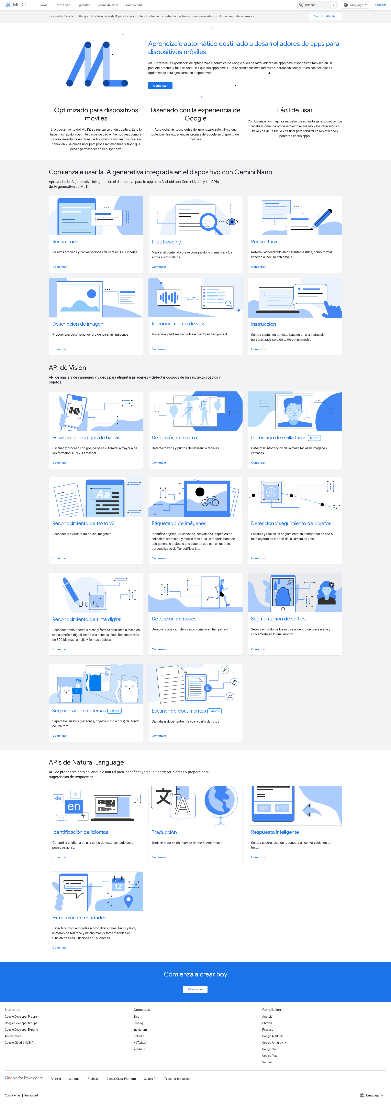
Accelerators (13, 1036)
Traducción (164, 832)
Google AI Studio (272, 1036)
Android (267, 1016)
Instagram (140, 1029)
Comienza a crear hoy (195, 974)
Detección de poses (174, 619)
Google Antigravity (274, 1042)
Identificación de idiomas (80, 832)
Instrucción (263, 324)
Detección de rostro (174, 438)
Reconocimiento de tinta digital (86, 619)
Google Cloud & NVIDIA (19, 1042)
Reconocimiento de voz (178, 324)
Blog (136, 1016)
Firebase (267, 1029)
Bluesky (139, 1023)
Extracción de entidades (79, 918)
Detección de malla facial (285, 438)
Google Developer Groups (21, 1023)
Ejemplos (84, 5)
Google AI (150, 1078)
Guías (43, 5)
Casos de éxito (108, 5)
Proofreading (166, 242)
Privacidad (31, 1095)
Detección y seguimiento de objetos (291, 523)
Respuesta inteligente (275, 832)
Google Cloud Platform (121, 1078)
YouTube (139, 1049)
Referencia (62, 5)
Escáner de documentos (185, 711)
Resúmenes (65, 242)
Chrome (267, 1023)
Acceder (380, 5)
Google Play (269, 1055)
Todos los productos (177, 1078)
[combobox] (317, 5)
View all (267, 1062)
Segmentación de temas (85, 711)
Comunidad (134, 5)
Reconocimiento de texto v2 (83, 523)
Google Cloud (270, 1049)
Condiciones (13, 1095)
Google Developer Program (22, 1016)
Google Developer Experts (21, 1029)
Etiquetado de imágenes (179, 523)
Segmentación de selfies (278, 619)
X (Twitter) (140, 1042)
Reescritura (264, 242)
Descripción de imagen (77, 324)
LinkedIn (139, 1036)
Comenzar (160, 85)
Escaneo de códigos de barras (86, 438)
